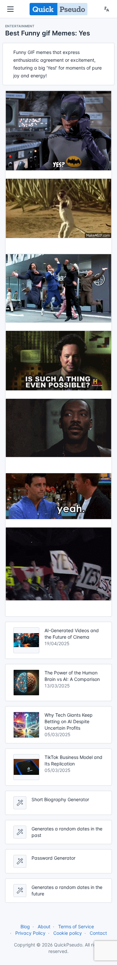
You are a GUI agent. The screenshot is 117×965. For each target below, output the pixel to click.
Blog (25, 926)
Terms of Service (76, 926)
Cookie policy (67, 933)
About (44, 926)
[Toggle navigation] (10, 9)
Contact (98, 933)
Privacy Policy (30, 933)
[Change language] (106, 9)
